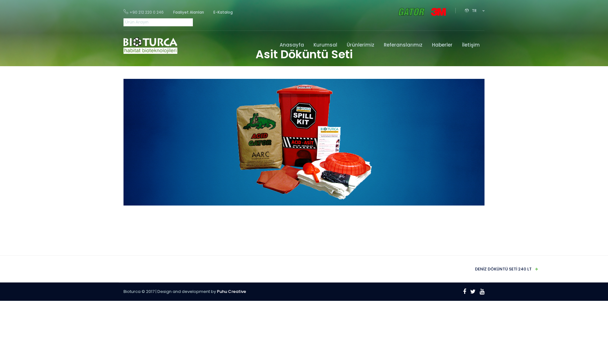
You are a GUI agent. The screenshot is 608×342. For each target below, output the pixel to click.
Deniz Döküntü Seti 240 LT (503, 269)
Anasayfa (292, 44)
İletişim (471, 44)
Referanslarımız (403, 44)
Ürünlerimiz (360, 44)
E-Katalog (223, 12)
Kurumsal (325, 44)
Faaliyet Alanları (188, 12)
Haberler (442, 44)
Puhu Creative (231, 291)
